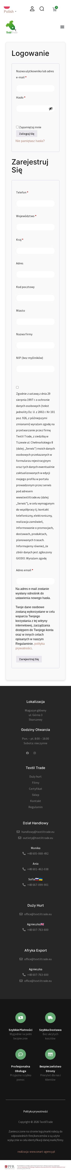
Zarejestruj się (29, 659)
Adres (19, 263)
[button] (62, 27)
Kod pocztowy (25, 287)
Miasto (20, 310)
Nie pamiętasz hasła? (30, 141)
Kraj (19, 239)
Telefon (22, 192)
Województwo (26, 216)
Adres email (31, 569)
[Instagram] (34, 753)
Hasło (28, 96)
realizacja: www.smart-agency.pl (36, 1151)
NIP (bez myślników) (29, 358)
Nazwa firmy (24, 334)
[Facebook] (27, 753)
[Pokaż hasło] (51, 109)
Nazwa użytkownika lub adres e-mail (35, 73)
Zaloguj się (26, 134)
